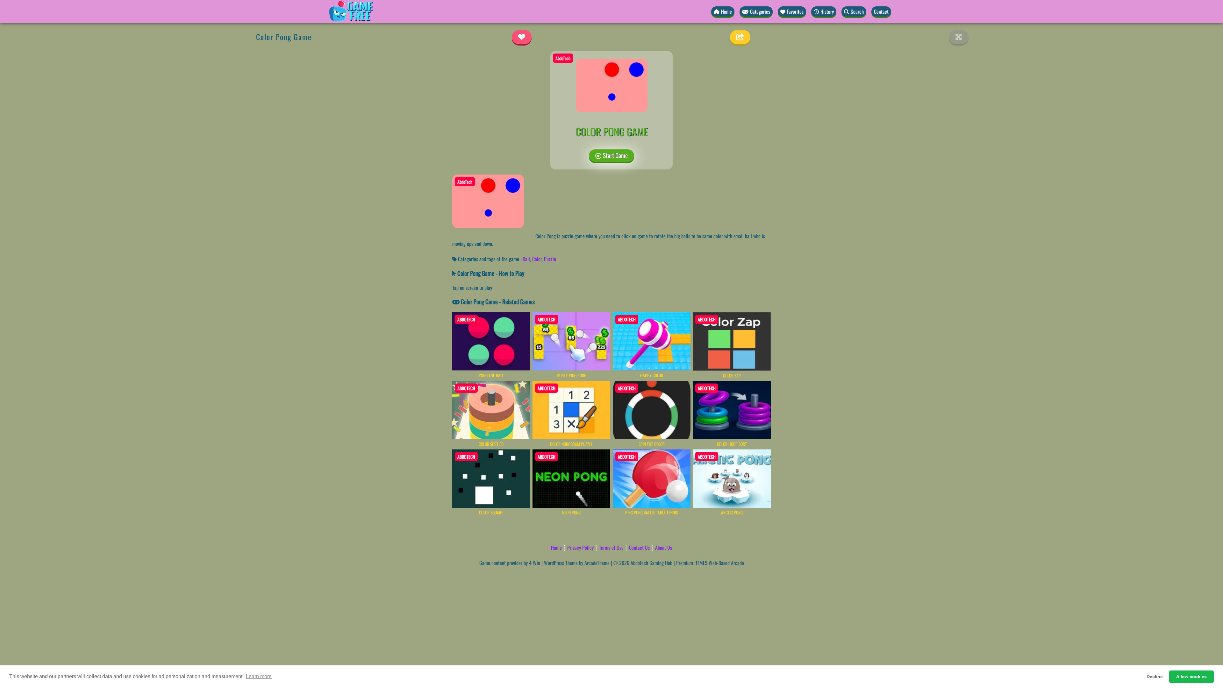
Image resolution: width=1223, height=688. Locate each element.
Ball (526, 259)
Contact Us (639, 547)
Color (537, 259)
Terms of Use (611, 547)
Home (556, 547)
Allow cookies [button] (1191, 676)
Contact (881, 11)
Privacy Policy (580, 547)
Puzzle (550, 259)
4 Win (534, 563)
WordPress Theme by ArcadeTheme (577, 563)
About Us (663, 547)
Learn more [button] (259, 676)
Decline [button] (1155, 676)
